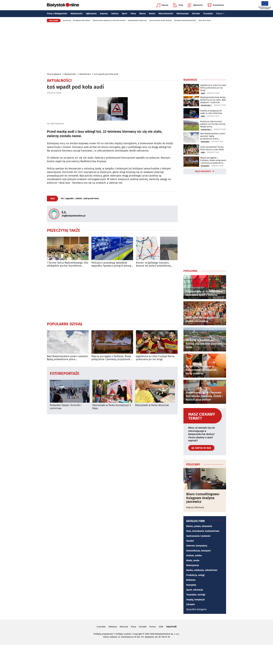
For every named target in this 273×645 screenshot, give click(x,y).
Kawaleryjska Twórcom (137, 20)
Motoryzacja (183, 13)
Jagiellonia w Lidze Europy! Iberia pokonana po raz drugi (155, 358)
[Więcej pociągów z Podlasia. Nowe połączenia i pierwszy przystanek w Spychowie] (112, 342)
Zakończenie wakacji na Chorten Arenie (109, 20)
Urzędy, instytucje (195, 599)
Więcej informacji (195, 507)
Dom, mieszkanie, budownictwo (202, 531)
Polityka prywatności (103, 634)
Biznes (142, 13)
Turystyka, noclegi (195, 594)
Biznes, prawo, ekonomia (199, 526)
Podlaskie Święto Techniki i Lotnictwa (65, 407)
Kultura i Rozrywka (206, 105)
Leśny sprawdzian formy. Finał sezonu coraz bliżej (212, 148)
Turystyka (208, 13)
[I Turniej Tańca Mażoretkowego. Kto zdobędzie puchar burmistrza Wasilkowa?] (68, 248)
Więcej (219, 13)
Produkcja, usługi (195, 575)
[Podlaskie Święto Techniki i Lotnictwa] (70, 391)
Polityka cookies (123, 634)
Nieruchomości (166, 13)
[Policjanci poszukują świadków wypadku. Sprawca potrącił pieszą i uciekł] (112, 248)
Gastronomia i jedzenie (198, 536)
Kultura (114, 13)
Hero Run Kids (204, 20)
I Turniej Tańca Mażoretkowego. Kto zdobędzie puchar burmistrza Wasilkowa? (67, 264)
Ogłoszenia (198, 5)
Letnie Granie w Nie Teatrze (160, 20)
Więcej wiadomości (203, 171)
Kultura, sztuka (194, 555)
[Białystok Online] (63, 5)
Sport (124, 13)
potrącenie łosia (91, 199)
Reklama (191, 580)
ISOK (161, 626)
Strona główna (54, 74)
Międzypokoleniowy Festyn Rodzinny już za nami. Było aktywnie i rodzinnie (213, 100)
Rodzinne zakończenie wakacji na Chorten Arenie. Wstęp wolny (213, 124)
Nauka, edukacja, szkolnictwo (201, 570)
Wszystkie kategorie (196, 609)
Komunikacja (218, 5)
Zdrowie (196, 13)
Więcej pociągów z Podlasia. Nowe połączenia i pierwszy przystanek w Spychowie (112, 358)
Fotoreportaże (64, 373)
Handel (190, 540)
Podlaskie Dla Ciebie (81, 20)
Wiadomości (76, 13)
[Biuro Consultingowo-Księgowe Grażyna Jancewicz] (204, 478)
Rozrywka (191, 585)
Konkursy (67, 20)
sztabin (79, 199)
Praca (133, 13)
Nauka (152, 13)
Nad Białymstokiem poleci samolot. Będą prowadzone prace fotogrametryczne (67, 358)
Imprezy (165, 5)
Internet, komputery (196, 545)
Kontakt (142, 626)
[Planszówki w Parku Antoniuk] (155, 391)
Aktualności (85, 74)
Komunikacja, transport (198, 550)
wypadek (70, 199)
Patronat (124, 626)
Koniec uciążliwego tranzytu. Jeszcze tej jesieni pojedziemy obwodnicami (153, 264)
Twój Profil (171, 626)
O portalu (101, 626)
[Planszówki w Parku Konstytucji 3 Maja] (112, 391)
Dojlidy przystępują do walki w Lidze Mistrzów (211, 111)
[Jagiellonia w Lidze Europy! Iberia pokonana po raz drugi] (157, 342)
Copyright (137, 634)
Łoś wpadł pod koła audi (106, 74)
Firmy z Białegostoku (57, 13)
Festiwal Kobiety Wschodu (185, 20)
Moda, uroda (192, 560)
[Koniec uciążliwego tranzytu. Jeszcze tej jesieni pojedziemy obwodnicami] (157, 248)
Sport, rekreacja (194, 589)
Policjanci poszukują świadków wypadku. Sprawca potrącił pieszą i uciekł (111, 264)
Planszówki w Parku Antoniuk (152, 405)
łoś (62, 199)
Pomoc (152, 626)
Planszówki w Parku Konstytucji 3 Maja (111, 407)
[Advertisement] (136, 48)
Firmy (180, 5)
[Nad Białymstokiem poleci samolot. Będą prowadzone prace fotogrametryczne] (68, 342)
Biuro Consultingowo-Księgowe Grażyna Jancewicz (203, 497)
